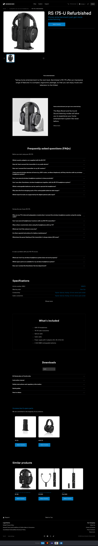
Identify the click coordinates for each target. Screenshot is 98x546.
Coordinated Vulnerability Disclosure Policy (14, 529)
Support (47, 4)
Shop (35, 4)
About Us (92, 525)
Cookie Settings (11, 536)
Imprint (4, 536)
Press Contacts (91, 529)
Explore (40, 4)
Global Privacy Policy (8, 525)
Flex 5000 (64, 494)
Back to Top (49, 517)
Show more (56, 125)
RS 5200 (40, 494)
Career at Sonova (90, 527)
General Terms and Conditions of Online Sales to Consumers (19, 527)
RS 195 (16, 494)
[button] (82, 4)
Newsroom (92, 532)
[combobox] (88, 4)
